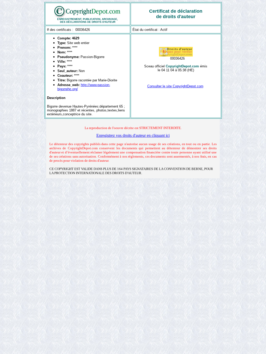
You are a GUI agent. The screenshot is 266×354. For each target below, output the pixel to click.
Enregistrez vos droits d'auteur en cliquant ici (133, 135)
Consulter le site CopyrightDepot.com (175, 86)
